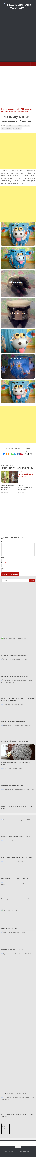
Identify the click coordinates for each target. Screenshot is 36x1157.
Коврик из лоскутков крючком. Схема (14, 676)
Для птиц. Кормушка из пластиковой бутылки (7, 487)
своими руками (17, 128)
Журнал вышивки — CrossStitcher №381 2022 (15, 1093)
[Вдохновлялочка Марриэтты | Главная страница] (18, 6)
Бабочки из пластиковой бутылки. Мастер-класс (25, 487)
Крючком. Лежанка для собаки (12, 785)
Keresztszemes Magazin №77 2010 (12, 949)
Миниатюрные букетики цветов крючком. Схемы (16, 857)
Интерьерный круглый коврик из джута (15, 741)
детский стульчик (11, 125)
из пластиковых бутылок (19, 111)
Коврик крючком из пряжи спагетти (14, 721)
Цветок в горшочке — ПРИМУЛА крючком (14, 878)
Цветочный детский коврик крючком (14, 655)
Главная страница (7, 109)
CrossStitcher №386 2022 (9, 928)
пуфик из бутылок (6, 128)
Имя (3, 557)
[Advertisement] (18, 40)
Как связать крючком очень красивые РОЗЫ (15, 836)
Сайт (3, 568)
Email (3, 563)
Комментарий (6, 542)
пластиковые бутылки (23, 125)
